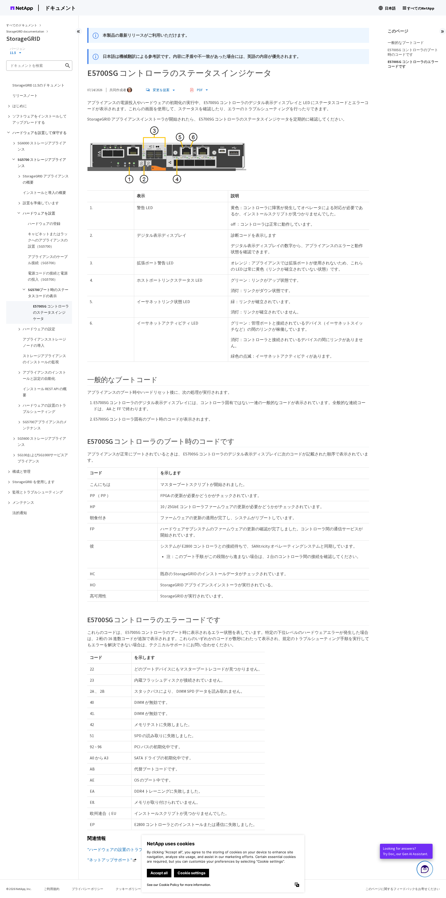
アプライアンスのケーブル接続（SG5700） (48, 259)
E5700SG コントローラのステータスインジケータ (51, 312)
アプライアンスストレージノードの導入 (44, 342)
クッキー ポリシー (128, 889)
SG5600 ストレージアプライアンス (42, 441)
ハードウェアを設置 (39, 213)
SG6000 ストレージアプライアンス (42, 146)
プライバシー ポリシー (87, 889)
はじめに (19, 106)
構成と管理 (21, 471)
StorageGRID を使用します (33, 481)
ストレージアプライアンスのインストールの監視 (44, 358)
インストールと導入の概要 (44, 192)
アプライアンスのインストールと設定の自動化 (44, 375)
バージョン (17, 48)
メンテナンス (23, 502)
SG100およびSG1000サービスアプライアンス (43, 458)
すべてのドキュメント (21, 25)
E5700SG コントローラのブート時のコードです (413, 52)
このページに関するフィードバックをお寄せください (402, 889)
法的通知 (19, 512)
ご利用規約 (51, 889)
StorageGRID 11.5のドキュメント (38, 85)
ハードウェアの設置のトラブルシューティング (44, 408)
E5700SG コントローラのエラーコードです (413, 64)
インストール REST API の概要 (45, 392)
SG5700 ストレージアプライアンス (42, 162)
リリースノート (25, 95)
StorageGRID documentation (25, 31)
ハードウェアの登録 (44, 223)
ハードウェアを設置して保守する (39, 132)
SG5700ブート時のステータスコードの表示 (48, 292)
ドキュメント (60, 8)
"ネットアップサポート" (109, 859)
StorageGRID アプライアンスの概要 (46, 179)
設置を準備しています (41, 203)
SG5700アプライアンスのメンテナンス (45, 425)
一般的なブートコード (406, 42)
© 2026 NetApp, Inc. (18, 889)
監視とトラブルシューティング (37, 492)
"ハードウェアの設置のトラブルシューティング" (132, 849)
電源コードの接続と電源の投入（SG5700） (48, 276)
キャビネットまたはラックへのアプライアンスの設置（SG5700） (48, 240)
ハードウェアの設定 (39, 329)
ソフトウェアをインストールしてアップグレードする (39, 119)
